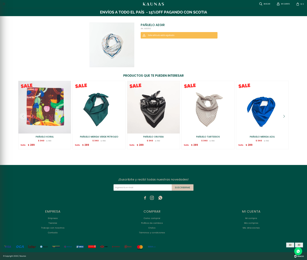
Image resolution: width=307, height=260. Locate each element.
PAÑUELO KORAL (45, 136)
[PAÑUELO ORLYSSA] (153, 107)
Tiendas (52, 223)
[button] (284, 116)
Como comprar (152, 218)
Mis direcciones (251, 227)
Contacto (53, 232)
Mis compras (251, 223)
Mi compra (251, 218)
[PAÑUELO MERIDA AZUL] (262, 107)
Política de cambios (152, 223)
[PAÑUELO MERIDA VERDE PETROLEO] (99, 107)
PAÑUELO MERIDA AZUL (262, 136)
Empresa (53, 218)
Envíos (152, 227)
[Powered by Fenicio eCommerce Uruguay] (299, 256)
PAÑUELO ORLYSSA (153, 136)
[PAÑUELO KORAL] (44, 107)
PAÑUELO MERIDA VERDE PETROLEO (99, 136)
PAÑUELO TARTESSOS (208, 136)
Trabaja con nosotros (53, 227)
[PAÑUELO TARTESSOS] (207, 107)
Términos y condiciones (152, 232)
